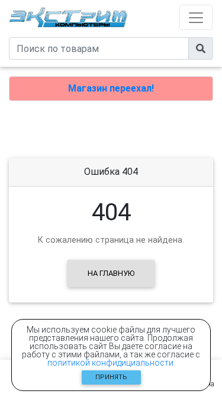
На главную (111, 273)
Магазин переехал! (111, 88)
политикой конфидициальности (110, 362)
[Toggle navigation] (196, 17)
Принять (111, 377)
